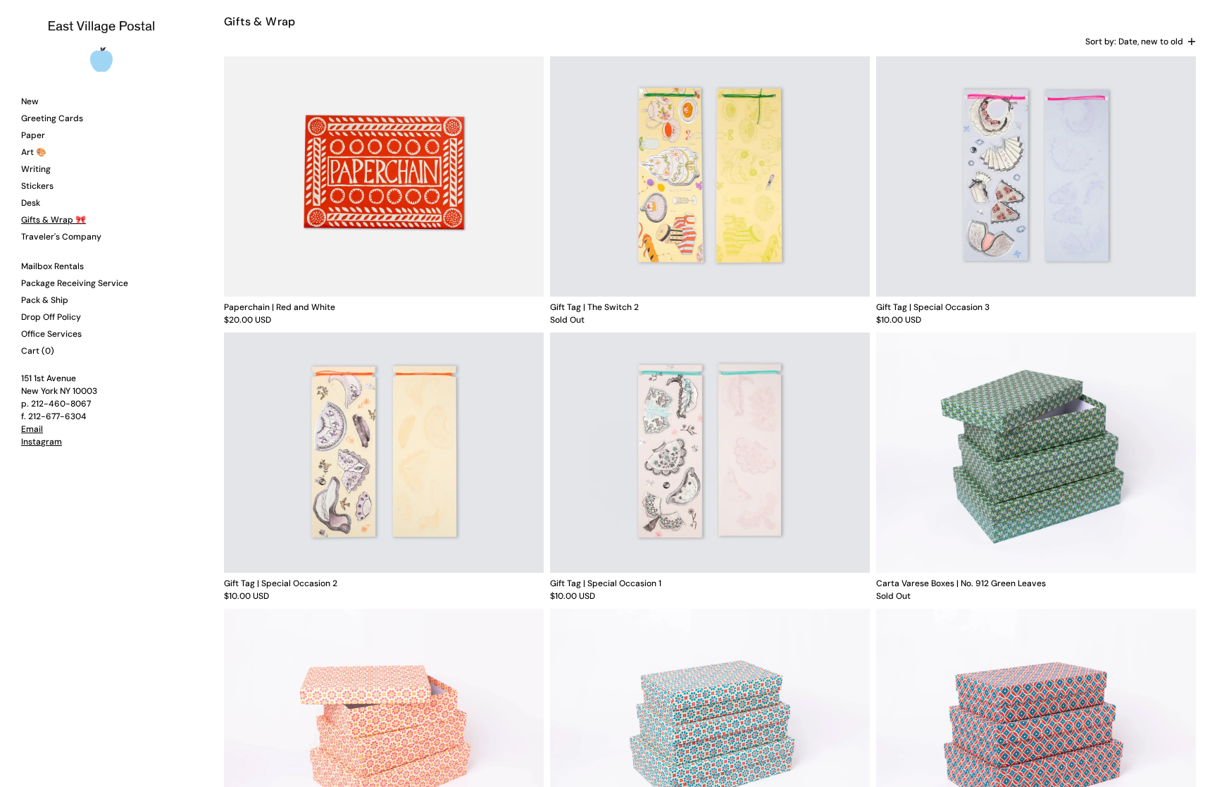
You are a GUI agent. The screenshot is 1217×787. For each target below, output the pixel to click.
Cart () (37, 351)
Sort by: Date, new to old (1134, 41)
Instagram (41, 441)
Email (32, 429)
